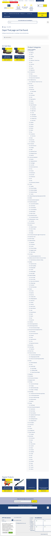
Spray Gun (32, 319)
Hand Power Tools (32, 236)
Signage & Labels (33, 250)
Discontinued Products (33, 215)
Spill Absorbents (33, 399)
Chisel (31, 54)
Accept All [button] (10, 532)
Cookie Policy (11, 0)
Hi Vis (31, 341)
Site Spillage (31, 391)
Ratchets (31, 126)
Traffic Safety (32, 252)
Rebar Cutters (32, 213)
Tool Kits (31, 68)
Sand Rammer (32, 176)
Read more (19, 490)
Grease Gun (32, 300)
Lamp (31, 310)
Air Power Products (40, 0)
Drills (31, 97)
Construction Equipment (33, 157)
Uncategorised (31, 430)
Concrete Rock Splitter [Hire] (35, 354)
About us (31, 521)
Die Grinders (32, 95)
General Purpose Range (36, 372)
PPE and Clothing (33, 188)
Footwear (32, 335)
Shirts (31, 457)
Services (31, 518)
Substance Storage (33, 192)
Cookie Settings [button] (5, 532)
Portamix (32, 170)
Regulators (31, 374)
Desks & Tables (33, 228)
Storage (31, 232)
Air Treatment (31, 143)
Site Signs (30, 381)
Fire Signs (32, 385)
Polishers (32, 124)
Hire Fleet (31, 254)
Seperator (32, 155)
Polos (31, 455)
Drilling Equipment (33, 298)
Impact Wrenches (33, 104)
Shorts (31, 459)
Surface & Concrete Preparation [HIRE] (37, 358)
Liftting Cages (32, 283)
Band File (32, 292)
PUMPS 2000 (32, 366)
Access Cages (32, 277)
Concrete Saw (32, 205)
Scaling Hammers (33, 420)
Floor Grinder (32, 410)
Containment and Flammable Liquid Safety (37, 393)
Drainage (32, 147)
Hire (31, 520)
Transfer (31, 194)
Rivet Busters (32, 172)
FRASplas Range (34, 370)
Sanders (31, 130)
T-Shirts (31, 465)
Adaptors (32, 52)
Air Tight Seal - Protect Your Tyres (36, 81)
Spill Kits (31, 401)
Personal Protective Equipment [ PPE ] (35, 329)
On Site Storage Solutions (33, 323)
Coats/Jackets (32, 443)
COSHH (30, 184)
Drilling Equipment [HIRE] (34, 356)
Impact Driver (32, 306)
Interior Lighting (33, 265)
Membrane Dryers (33, 151)
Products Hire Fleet (32, 352)
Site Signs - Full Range (34, 389)
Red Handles (34, 91)
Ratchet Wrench (33, 312)
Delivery (16, 0)
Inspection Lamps (33, 263)
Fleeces (31, 447)
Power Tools (31, 350)
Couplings (32, 56)
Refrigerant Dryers (33, 153)
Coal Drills (32, 221)
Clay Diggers (32, 163)
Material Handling (32, 275)
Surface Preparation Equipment (34, 407)
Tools (30, 426)
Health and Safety (32, 240)
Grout (31, 364)
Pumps (30, 360)
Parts (31, 66)
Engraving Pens (33, 99)
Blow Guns (32, 89)
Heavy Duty (34, 108)
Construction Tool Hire (14, 13)
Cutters (31, 93)
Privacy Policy (5, 0)
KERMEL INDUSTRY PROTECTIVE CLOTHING (37, 257)
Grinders (31, 101)
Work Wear (31, 436)
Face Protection (32, 223)
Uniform (31, 469)
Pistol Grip (33, 120)
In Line (33, 112)
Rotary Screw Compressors (35, 77)
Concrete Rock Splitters (34, 203)
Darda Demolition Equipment (34, 199)
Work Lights (32, 273)
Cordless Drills (32, 296)
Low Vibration (34, 116)
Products (22, 13)
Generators (32, 348)
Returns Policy (21, 0)
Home (5, 13)
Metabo (30, 288)
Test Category (31, 422)
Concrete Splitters (33, 209)
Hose (31, 62)
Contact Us (29, 13)
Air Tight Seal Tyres (32, 79)
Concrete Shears (33, 207)
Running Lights (32, 267)
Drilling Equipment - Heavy (33, 219)
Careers (26, 0)
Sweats (31, 463)
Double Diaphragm (33, 362)
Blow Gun (32, 294)
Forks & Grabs (32, 279)
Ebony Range (34, 368)
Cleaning (31, 186)
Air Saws (31, 87)
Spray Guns (32, 139)
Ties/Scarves (31, 424)
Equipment (32, 242)
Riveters (31, 128)
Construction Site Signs (34, 383)
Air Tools (30, 83)
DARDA (30, 197)
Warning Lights (33, 271)
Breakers (32, 159)
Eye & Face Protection (34, 333)
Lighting (30, 261)
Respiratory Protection (34, 343)
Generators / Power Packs (34, 60)
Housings (32, 434)
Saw (31, 178)
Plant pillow (31, 345)
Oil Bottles (31, 321)
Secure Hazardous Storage (34, 327)
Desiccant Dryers (33, 145)
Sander (31, 314)
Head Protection (33, 339)
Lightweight (34, 114)
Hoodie (31, 453)
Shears (31, 137)
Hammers (32, 304)
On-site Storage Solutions (34, 395)
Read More (7, 530)
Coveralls (32, 445)
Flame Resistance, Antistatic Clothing (36, 259)
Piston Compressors (33, 75)
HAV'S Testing (31, 238)
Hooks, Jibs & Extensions (34, 281)
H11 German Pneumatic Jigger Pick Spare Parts (37, 234)
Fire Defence (32, 244)
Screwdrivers (32, 133)
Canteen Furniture (33, 226)
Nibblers (31, 122)
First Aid (31, 246)
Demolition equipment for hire (35, 256)
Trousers (30, 428)
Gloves (31, 337)
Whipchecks (32, 70)
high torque (34, 110)
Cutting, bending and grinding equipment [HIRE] (37, 195)
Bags (31, 441)
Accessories (31, 50)
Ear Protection (32, 331)
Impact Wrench (33, 308)
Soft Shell (32, 461)
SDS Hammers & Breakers (34, 182)
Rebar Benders (32, 211)
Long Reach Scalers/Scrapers (35, 414)
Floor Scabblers (33, 412)
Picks (31, 168)
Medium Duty (34, 118)
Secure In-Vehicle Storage (34, 397)
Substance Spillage (33, 190)
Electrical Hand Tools (34, 166)
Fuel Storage (32, 405)
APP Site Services (6, 2)
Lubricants (32, 64)
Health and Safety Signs (34, 387)
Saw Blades (31, 376)
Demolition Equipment (33, 201)
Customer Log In (31, 0)
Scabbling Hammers (33, 418)
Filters (31, 58)
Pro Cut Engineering (14, 2)
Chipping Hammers (33, 161)
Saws (31, 132)
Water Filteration (32, 432)
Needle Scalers (32, 416)
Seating (31, 230)
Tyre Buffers (32, 141)
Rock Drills (32, 174)
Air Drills (31, 85)
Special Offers (7, 16)
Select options (7, 59)
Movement (32, 285)
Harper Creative (46, 534)
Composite (33, 106)
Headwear (32, 451)
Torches (31, 269)
